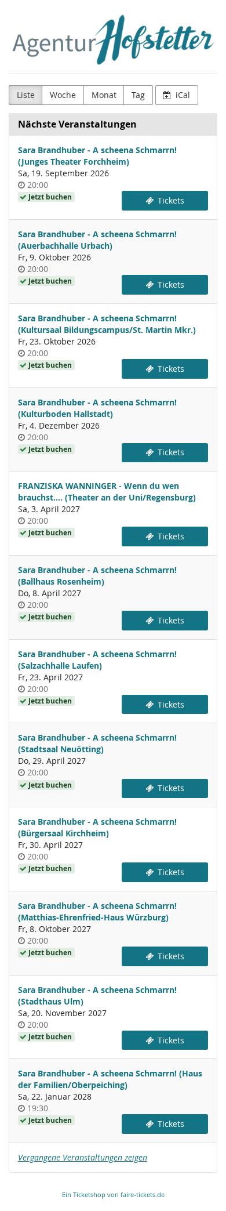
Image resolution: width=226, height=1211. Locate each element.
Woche (63, 94)
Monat (104, 94)
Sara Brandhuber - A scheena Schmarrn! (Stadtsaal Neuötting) (97, 743)
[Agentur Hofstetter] (113, 40)
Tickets (169, 200)
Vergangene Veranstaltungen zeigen (82, 1157)
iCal (181, 94)
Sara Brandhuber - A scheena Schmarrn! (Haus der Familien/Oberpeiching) (110, 1079)
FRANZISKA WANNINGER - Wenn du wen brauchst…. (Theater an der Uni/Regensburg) (107, 491)
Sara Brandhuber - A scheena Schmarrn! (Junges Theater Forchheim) (97, 155)
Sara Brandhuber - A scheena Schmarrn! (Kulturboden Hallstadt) (97, 408)
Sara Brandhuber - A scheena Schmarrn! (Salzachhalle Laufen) (97, 659)
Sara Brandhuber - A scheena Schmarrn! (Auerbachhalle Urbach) (97, 240)
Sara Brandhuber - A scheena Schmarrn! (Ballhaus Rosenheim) (97, 575)
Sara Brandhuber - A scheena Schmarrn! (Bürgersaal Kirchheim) (97, 827)
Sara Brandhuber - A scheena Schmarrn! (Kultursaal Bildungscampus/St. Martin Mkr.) (107, 324)
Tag (138, 94)
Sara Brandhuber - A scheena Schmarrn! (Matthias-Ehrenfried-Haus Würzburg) (97, 911)
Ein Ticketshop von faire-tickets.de (113, 1194)
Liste (26, 94)
